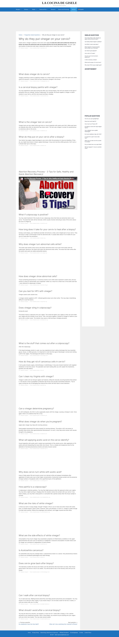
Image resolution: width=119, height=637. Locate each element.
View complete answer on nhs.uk (37, 370)
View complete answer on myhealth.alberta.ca (39, 604)
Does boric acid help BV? (90, 121)
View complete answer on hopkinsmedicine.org (40, 618)
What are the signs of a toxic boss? (93, 62)
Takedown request (24, 48)
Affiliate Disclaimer (64, 632)
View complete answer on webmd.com (38, 145)
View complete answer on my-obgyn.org (38, 252)
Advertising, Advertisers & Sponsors (49, 632)
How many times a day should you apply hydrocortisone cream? (93, 38)
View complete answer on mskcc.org (37, 238)
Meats (33, 9)
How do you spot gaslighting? (92, 118)
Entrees (26, 9)
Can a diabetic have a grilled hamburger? (91, 131)
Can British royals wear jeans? (91, 44)
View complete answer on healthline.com (38, 130)
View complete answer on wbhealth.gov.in (39, 448)
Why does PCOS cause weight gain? (93, 65)
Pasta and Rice (43, 9)
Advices (74, 9)
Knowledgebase (74, 632)
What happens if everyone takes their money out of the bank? (92, 47)
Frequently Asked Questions (32, 35)
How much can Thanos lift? (91, 124)
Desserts (53, 9)
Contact (81, 632)
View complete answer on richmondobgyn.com (40, 571)
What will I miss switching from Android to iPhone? (63, 624)
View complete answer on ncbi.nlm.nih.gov (39, 285)
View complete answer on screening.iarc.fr (39, 480)
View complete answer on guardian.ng (38, 385)
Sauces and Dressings (63, 9)
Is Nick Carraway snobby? (91, 59)
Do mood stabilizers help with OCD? (93, 134)
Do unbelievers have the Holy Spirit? (29, 624)
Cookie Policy (87, 632)
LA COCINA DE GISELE (59, 3)
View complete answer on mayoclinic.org (38, 301)
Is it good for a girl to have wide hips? (92, 137)
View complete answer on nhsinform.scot (38, 223)
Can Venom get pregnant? (91, 50)
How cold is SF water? (90, 53)
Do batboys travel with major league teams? (93, 127)
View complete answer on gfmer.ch (37, 557)
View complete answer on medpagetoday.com (39, 81)
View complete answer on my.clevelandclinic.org (40, 497)
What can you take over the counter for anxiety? (93, 141)
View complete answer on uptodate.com (38, 48)
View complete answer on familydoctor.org (39, 319)
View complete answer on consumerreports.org (40, 512)
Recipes (18, 9)
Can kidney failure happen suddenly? (93, 41)
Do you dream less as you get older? (93, 144)
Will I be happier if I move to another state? (93, 147)
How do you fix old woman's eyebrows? (91, 56)
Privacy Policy (35, 632)
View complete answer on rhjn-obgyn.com (39, 355)
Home (20, 35)
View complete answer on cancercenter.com (39, 95)
